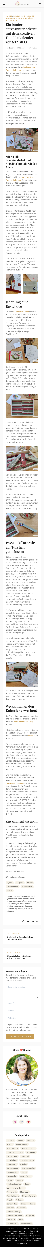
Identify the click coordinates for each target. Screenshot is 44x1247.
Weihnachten (11, 20)
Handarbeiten (12, 1172)
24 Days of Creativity (15, 783)
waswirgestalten (13, 18)
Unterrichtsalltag (13, 1212)
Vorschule (11, 1220)
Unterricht (21, 1208)
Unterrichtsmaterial (15, 1216)
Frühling (23, 1164)
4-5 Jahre (19, 883)
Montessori (24, 1192)
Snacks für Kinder (28, 1204)
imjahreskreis (19, 16)
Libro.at (31, 735)
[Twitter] (28, 921)
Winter (9, 890)
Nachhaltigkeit (13, 1196)
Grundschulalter (28, 1168)
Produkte (30, 16)
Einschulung (12, 1160)
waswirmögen (27, 18)
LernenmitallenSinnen (16, 1188)
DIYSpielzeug (12, 1156)
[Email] (37, 921)
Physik (9, 1200)
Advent (30, 883)
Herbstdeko (11, 1176)
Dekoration (31, 1152)
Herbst (24, 1172)
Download (25, 1156)
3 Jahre (10, 883)
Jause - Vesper (25, 1176)
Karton (9, 1180)
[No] (41, 1236)
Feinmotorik (11, 1164)
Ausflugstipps (12, 1148)
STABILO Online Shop (23, 721)
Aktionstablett (21, 1144)
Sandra (12, 48)
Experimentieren (27, 1160)
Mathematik (12, 1192)
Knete (27, 1184)
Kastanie (19, 1180)
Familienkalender (21, 311)
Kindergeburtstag (14, 1184)
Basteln (9, 16)
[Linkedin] (33, 921)
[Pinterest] (28, 1122)
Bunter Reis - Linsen (15, 1152)
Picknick (19, 1200)
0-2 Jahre (10, 1140)
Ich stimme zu (22, 1243)
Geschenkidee (12, 887)
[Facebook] (23, 921)
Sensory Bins (12, 1204)
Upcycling (30, 1216)
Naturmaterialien (29, 1196)
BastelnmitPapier (28, 1148)
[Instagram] (14, 1122)
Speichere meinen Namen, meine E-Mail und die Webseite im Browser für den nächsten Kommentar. (21, 1027)
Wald (21, 1220)
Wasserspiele (12, 1224)
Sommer (10, 1208)
